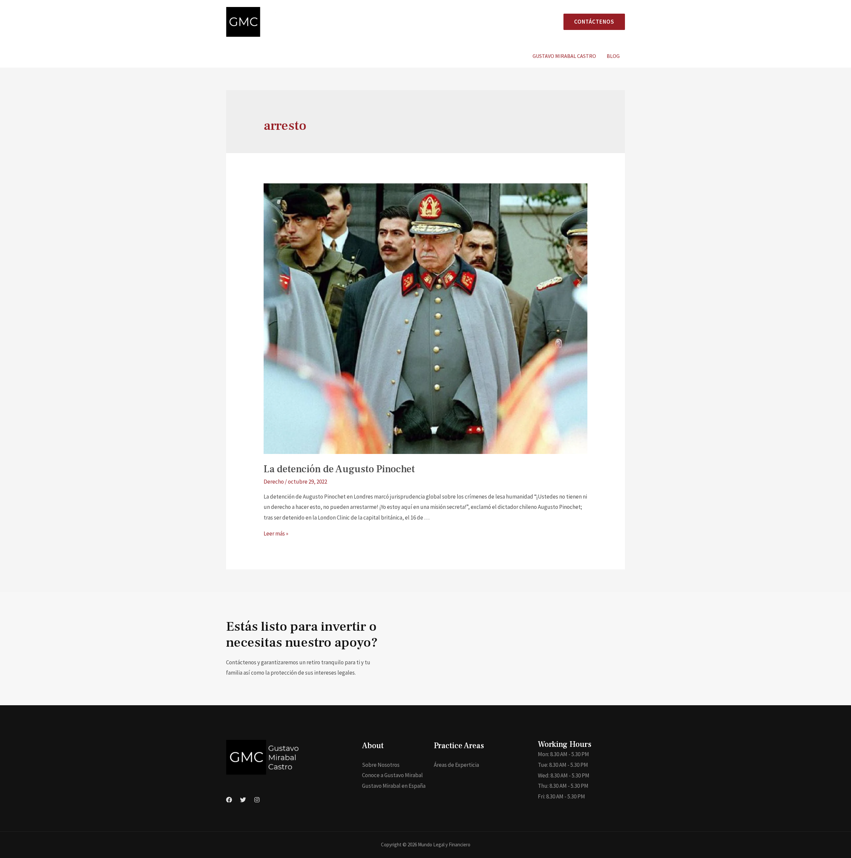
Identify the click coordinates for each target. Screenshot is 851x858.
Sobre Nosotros (381, 764)
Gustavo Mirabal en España (394, 785)
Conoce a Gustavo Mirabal (392, 775)
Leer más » (276, 533)
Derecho (274, 481)
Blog (613, 56)
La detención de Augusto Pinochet (339, 469)
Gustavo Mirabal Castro (564, 56)
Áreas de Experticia (456, 764)
